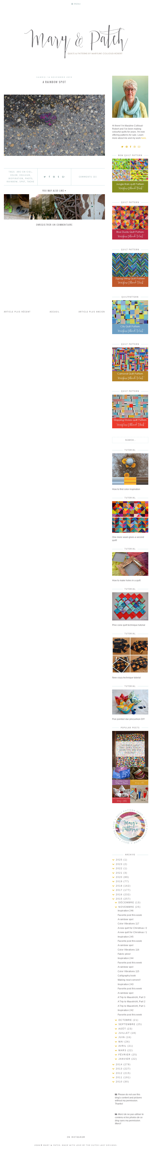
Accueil (55, 312)
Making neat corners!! (129, 980)
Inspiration (15, 178)
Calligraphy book (127, 975)
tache (30, 181)
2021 (119, 873)
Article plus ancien (92, 312)
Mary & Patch (51, 1145)
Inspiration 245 (126, 936)
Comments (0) (88, 177)
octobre (125, 1020)
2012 (119, 1073)
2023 (119, 864)
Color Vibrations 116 (128, 949)
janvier (124, 1059)
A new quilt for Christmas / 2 (132, 928)
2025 (119, 859)
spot (22, 181)
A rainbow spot (125, 919)
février (125, 1054)
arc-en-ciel (24, 172)
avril (123, 1046)
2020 (119, 877)
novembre (126, 907)
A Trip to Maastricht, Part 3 (131, 997)
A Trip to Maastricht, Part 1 (131, 1006)
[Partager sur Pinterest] (54, 177)
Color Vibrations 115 (128, 971)
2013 (119, 1068)
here (143, 138)
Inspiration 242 (126, 1010)
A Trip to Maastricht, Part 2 (131, 1001)
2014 (119, 1064)
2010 (119, 1081)
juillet (124, 1033)
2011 (119, 1077)
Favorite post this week (130, 915)
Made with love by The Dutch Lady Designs (89, 1145)
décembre (126, 902)
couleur (24, 175)
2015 (119, 899)
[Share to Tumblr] (58, 177)
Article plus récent (17, 312)
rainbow (12, 181)
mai (121, 1041)
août (122, 1028)
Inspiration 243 (126, 984)
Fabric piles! (124, 954)
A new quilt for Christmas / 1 (132, 932)
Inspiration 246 (126, 910)
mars (122, 1050)
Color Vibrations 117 (128, 923)
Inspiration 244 (126, 958)
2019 (119, 881)
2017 (119, 890)
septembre (127, 1024)
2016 (119, 894)
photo (28, 178)
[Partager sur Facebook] (49, 177)
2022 (119, 868)
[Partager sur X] (45, 177)
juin (122, 1037)
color (14, 175)
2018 (119, 886)
